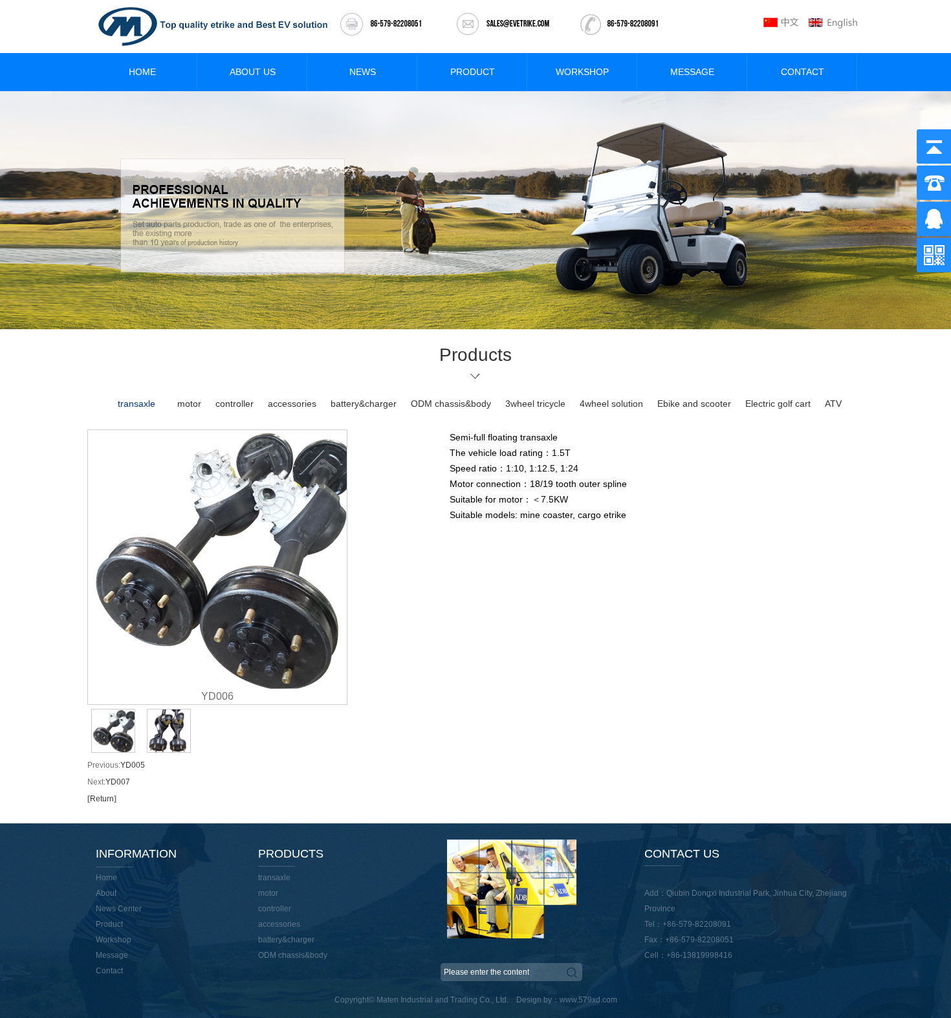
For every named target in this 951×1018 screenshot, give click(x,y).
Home (106, 877)
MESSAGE (692, 72)
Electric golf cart (778, 403)
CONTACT (802, 72)
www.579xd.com (588, 999)
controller (234, 403)
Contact (109, 970)
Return (102, 798)
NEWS (362, 72)
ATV (833, 403)
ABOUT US (253, 72)
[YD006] (217, 559)
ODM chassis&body (451, 403)
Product (109, 924)
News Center (119, 908)
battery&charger (364, 403)
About (106, 893)
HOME (142, 72)
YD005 (132, 765)
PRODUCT (472, 72)
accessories (292, 403)
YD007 (117, 781)
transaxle (136, 403)
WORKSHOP (582, 72)
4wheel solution (611, 403)
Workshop (113, 939)
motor (189, 403)
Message (112, 955)
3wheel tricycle (535, 403)
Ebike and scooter (694, 403)
